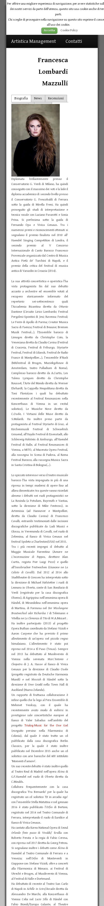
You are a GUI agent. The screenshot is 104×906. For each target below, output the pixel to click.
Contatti (74, 41)
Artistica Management (33, 41)
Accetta (49, 30)
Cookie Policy (69, 30)
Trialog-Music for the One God (46, 725)
